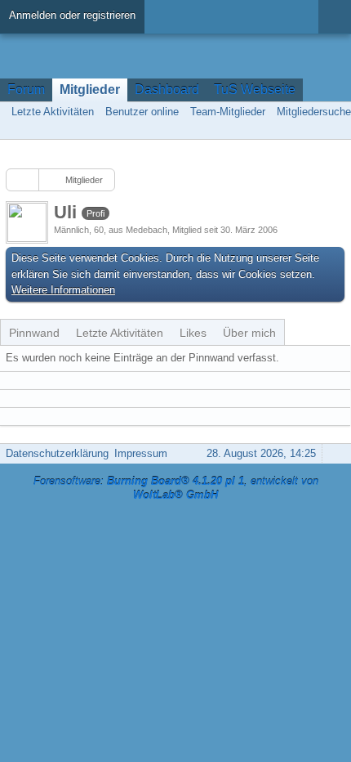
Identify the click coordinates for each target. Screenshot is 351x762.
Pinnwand (34, 332)
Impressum (140, 453)
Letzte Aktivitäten (119, 332)
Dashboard (167, 89)
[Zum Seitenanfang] (334, 453)
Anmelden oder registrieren (72, 15)
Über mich (249, 332)
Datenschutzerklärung (57, 453)
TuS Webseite (254, 89)
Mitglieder (90, 89)
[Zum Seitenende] (334, 129)
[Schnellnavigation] (311, 129)
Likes (193, 332)
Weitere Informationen (63, 290)
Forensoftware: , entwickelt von (175, 488)
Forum (26, 89)
